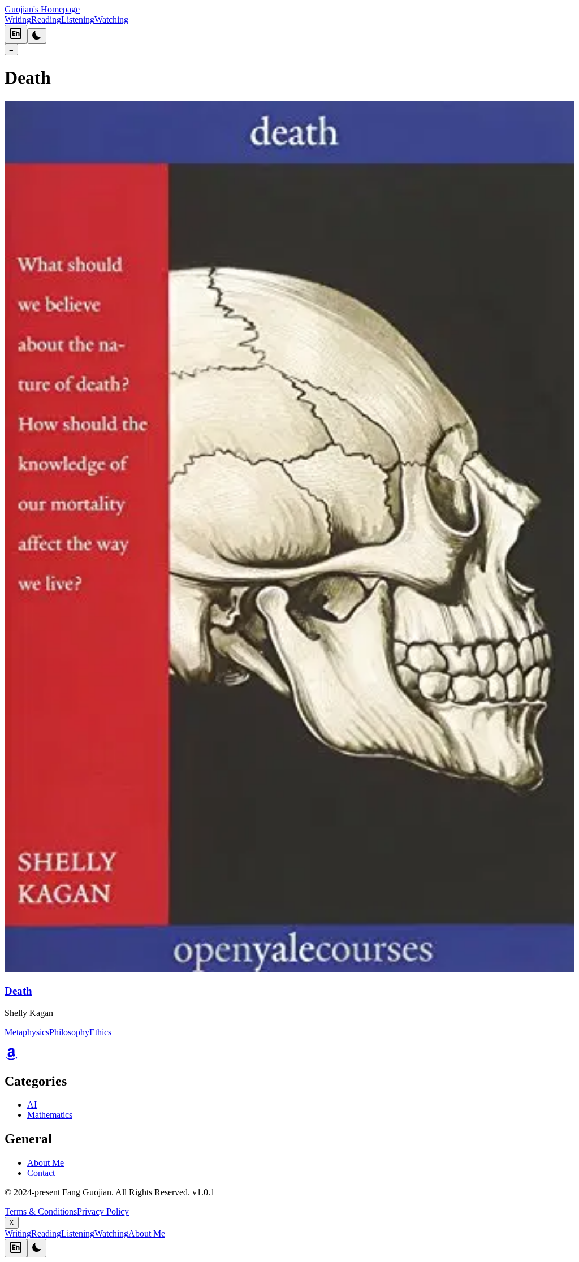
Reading (46, 19)
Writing (18, 19)
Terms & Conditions (41, 1211)
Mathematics (49, 1115)
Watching (111, 19)
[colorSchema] (36, 36)
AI (32, 1104)
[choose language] (16, 34)
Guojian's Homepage (42, 9)
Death (18, 991)
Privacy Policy (103, 1211)
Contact (41, 1173)
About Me (45, 1163)
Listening (77, 19)
